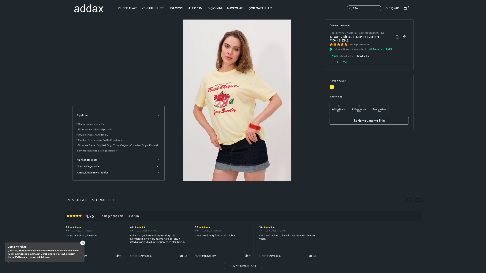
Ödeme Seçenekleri (89, 166)
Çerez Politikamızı (18, 257)
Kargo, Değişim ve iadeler (92, 172)
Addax (22, 250)
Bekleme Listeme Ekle (339, 110)
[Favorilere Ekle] (397, 38)
